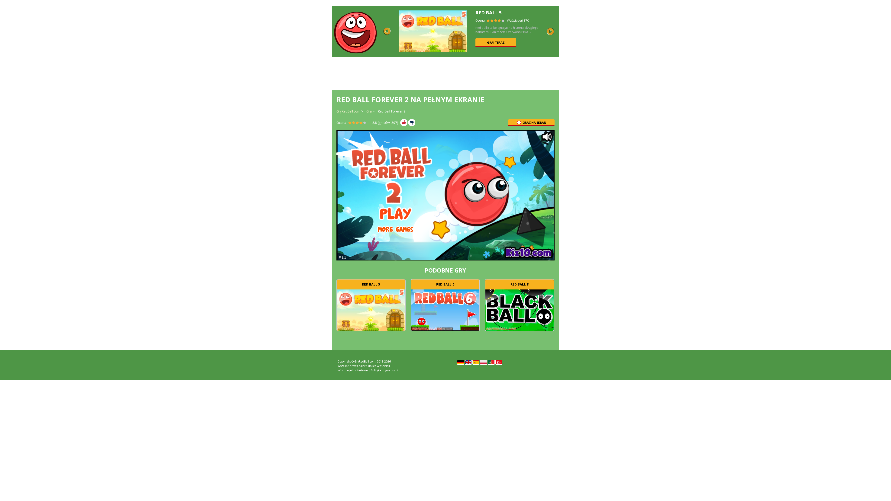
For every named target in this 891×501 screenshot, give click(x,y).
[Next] (550, 31)
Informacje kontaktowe (353, 370)
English (468, 362)
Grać (371, 309)
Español (475, 362)
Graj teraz (496, 42)
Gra (369, 111)
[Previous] (387, 31)
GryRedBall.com (348, 111)
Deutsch (460, 362)
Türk (498, 362)
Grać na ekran (534, 122)
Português (491, 362)
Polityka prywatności (384, 370)
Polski (483, 362)
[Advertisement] (445, 73)
